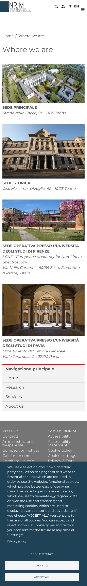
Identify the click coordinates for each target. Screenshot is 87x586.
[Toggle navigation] (83, 9)
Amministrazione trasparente (18, 443)
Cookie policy (60, 450)
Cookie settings (42, 554)
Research (14, 387)
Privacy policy (16, 541)
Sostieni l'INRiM (62, 431)
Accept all (42, 577)
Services (13, 396)
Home (8, 36)
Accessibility (59, 436)
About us (14, 406)
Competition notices (20, 450)
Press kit (10, 431)
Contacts (10, 436)
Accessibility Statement (59, 443)
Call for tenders (16, 455)
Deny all (42, 565)
